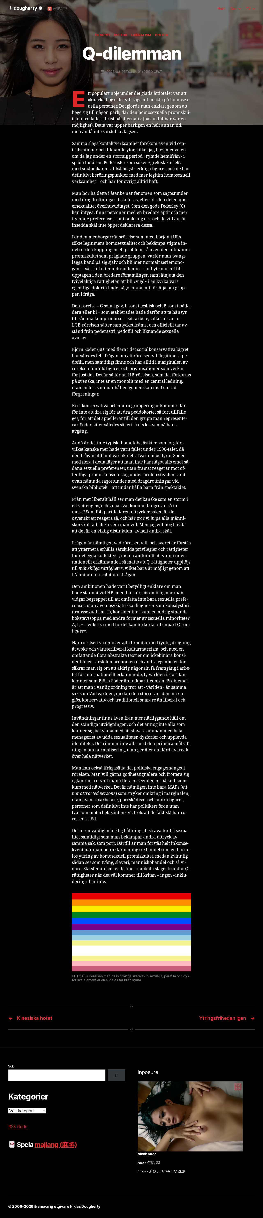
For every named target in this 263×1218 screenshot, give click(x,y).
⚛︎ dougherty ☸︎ (25, 8)
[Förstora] (186, 899)
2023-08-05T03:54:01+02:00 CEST (134, 72)
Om (233, 8)
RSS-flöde (17, 1127)
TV (248, 8)
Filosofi (102, 35)
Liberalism (141, 35)
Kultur (120, 35)
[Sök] (116, 1075)
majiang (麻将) (56, 1145)
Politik (161, 35)
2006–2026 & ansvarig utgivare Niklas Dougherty (56, 1206)
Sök (11, 1066)
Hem (221, 8)
